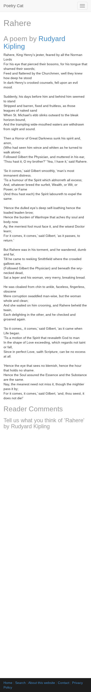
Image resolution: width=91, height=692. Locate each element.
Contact (63, 683)
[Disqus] (46, 494)
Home (8, 683)
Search (20, 683)
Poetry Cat (13, 5)
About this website (41, 683)
